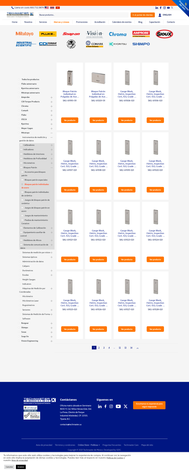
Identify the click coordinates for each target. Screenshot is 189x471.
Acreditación (99, 22)
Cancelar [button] (9, 467)
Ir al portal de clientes (143, 15)
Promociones (82, 22)
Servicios (43, 22)
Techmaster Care (131, 445)
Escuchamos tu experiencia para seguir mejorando (149, 405)
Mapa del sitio (147, 445)
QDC (118, 450)
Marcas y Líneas (61, 22)
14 (131, 347)
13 (125, 347)
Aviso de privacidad (44, 445)
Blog (140, 22)
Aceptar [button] (21, 467)
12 (120, 347)
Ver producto (69, 120)
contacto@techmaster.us (70, 424)
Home (14, 22)
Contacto (171, 22)
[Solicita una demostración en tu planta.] (94, 3)
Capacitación (154, 22)
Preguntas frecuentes (112, 445)
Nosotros (28, 22)
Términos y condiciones (65, 445)
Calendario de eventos (121, 22)
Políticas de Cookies (115, 458)
